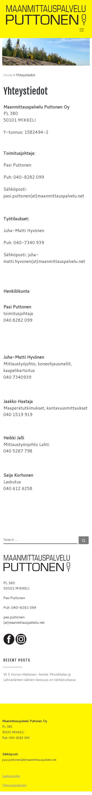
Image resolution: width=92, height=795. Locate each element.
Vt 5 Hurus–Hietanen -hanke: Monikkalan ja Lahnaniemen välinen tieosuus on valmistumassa (39, 677)
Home (8, 74)
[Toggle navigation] (81, 29)
